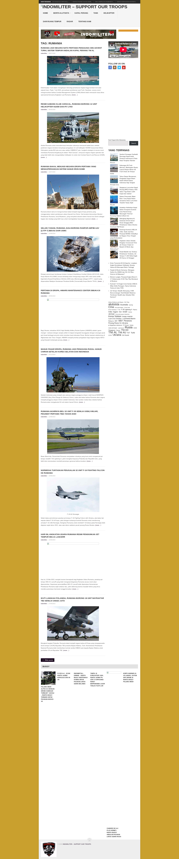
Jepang (130, 312)
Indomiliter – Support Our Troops (77, 844)
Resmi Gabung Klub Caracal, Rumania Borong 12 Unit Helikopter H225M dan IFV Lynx (69, 105)
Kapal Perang (81, 13)
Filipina (135, 309)
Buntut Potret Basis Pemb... (82, 1)
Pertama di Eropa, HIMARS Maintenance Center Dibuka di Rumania (70, 291)
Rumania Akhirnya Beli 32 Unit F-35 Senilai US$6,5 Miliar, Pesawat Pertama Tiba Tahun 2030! (69, 412)
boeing (131, 305)
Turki (133, 333)
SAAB (135, 328)
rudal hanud (121, 328)
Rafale (131, 325)
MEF (121, 321)
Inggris (115, 312)
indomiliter (44, 53)
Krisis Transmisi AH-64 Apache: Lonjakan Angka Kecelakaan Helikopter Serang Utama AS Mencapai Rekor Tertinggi (123, 265)
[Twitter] (119, 67)
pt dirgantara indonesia (115, 325)
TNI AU (122, 332)
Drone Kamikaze (112, 309)
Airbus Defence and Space (115, 302)
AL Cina (126, 302)
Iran (120, 312)
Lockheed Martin (129, 319)
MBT (116, 321)
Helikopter (108, 13)
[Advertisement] (123, 104)
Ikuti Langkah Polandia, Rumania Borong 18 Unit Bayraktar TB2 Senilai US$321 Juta (72, 599)
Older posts (48, 660)
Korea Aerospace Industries (122, 314)
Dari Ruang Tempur (52, 21)
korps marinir (127, 316)
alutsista (113, 304)
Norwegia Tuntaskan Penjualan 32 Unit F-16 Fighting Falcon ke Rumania (73, 471)
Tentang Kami (84, 21)
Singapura (111, 330)
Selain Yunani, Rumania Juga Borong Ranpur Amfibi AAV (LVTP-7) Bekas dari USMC (70, 229)
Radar (70, 21)
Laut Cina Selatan (115, 318)
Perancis (128, 321)
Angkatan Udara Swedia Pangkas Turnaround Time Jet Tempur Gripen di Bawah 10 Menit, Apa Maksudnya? (123, 245)
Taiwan (118, 330)
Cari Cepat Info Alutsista (117, 140)
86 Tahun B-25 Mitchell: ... (61, 1)
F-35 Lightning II (126, 309)
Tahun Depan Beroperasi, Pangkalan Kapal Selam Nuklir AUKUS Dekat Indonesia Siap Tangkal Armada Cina (123, 181)
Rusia (128, 327)
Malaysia (111, 321)
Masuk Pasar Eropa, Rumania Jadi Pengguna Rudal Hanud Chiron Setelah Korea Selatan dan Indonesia (71, 350)
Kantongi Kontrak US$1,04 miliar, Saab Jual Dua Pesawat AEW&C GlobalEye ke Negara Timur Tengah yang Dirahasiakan (124, 234)
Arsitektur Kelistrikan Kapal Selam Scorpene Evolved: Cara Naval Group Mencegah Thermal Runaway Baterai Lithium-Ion (123, 212)
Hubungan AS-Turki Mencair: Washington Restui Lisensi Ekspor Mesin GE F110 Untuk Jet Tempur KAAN (124, 169)
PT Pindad (126, 325)
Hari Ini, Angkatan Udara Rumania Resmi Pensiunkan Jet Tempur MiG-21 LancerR (70, 535)
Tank (95, 13)
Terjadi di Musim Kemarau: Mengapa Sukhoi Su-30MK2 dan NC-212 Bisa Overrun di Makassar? (122, 272)
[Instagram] (114, 67)
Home (45, 13)
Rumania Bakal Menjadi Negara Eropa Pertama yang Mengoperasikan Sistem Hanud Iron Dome (68, 167)
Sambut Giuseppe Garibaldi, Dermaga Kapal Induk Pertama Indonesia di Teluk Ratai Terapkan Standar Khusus (124, 158)
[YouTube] (124, 67)
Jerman (111, 314)
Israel (125, 312)
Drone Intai (127, 307)
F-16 (119, 309)
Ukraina (117, 335)
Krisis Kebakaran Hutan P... (126, 1)
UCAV (110, 335)
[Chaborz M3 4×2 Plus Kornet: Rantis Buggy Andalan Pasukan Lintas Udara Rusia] (114, 748)
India (110, 312)
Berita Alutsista (61, 13)
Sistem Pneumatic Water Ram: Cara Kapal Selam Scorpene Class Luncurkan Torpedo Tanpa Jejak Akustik (123, 201)
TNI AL (112, 332)
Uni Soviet (125, 335)
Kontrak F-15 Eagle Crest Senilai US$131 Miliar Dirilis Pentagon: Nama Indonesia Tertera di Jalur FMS (123, 286)
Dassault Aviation (119, 307)
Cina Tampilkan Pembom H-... (104, 1)
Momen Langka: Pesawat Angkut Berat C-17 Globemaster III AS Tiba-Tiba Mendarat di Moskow (124, 279)
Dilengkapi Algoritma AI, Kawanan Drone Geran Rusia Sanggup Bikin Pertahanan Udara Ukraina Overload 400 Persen (123, 223)
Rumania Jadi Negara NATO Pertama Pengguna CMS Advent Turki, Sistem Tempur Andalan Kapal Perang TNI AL (71, 49)
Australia (124, 305)
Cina (111, 307)
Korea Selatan (114, 316)
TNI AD (124, 330)
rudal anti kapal (112, 328)
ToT (128, 333)
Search (133, 143)
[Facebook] (110, 67)
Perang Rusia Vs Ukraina (118, 323)
